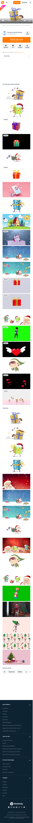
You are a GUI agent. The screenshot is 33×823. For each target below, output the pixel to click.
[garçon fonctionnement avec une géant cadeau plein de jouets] (16, 93)
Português (5, 790)
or (4, 671)
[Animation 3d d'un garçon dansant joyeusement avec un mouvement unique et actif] (16, 332)
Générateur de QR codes (9, 732)
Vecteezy (5, 710)
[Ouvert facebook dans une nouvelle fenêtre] (8, 810)
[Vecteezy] (2, 2)
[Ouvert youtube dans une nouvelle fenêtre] (23, 810)
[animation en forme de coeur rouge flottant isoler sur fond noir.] (16, 380)
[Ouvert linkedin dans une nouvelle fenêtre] (13, 810)
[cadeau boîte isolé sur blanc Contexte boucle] (16, 125)
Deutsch (5, 793)
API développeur (7, 722)
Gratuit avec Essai (16, 39)
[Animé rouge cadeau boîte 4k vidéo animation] (16, 173)
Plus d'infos (7, 55)
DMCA (4, 744)
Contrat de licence (7, 741)
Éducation (5, 719)
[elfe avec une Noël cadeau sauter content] (16, 364)
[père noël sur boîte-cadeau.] (16, 237)
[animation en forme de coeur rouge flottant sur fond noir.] (16, 348)
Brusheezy (5, 707)
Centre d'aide (6, 767)
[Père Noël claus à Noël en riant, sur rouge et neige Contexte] (16, 481)
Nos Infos (5, 772)
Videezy (5, 713)
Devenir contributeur (8, 775)
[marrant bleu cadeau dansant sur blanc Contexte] (16, 205)
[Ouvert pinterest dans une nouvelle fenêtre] (16, 810)
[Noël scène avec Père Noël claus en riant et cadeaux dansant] (16, 544)
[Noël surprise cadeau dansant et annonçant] (16, 109)
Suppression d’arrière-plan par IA (12, 729)
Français (5, 796)
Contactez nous (7, 770)
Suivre (27, 34)
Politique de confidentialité (22, 820)
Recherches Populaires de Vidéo (11, 757)
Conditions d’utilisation (8, 820)
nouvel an (11, 671)
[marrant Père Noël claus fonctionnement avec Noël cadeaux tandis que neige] (16, 268)
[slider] (14, 20)
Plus (4, 798)
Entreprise (5, 716)
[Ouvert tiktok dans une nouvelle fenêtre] (18, 810)
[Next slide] (26, 671)
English (5, 784)
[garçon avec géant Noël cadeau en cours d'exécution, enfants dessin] (16, 417)
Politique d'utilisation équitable (15, 821)
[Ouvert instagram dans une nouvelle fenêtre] (10, 810)
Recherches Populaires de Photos (11, 754)
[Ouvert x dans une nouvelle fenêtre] (21, 810)
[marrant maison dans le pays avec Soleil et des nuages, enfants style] (16, 221)
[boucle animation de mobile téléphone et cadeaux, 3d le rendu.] (16, 189)
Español (5, 787)
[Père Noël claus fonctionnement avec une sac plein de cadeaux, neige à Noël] (16, 253)
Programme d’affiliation (9, 747)
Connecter (24, 2)
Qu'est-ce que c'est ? (19, 52)
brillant (20, 671)
